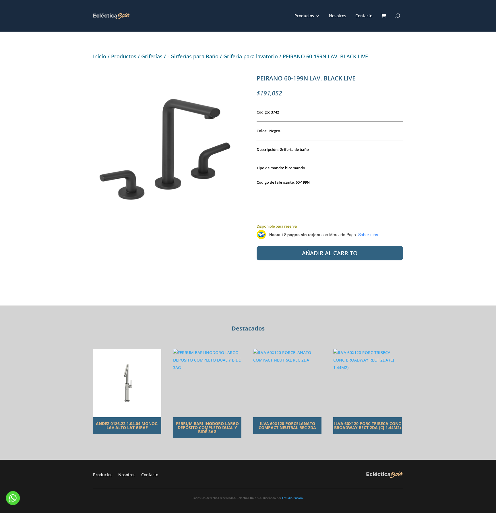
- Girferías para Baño (192, 56)
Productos (304, 16)
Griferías (151, 56)
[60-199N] (166, 220)
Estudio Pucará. (293, 498)
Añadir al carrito (330, 253)
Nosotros (337, 16)
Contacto (363, 16)
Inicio (99, 56)
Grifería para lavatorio (250, 56)
